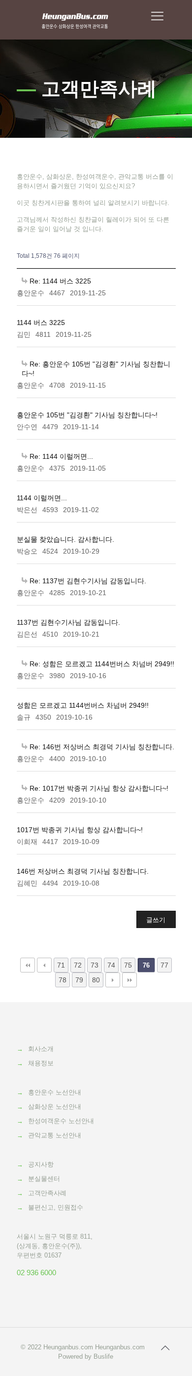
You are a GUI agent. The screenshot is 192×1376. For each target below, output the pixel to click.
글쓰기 (155, 920)
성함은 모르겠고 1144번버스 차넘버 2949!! (83, 705)
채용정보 (41, 1063)
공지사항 (41, 1164)
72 (78, 965)
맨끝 (129, 979)
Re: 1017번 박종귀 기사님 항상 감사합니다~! (98, 788)
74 (111, 965)
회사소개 (41, 1048)
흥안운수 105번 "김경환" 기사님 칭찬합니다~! (87, 415)
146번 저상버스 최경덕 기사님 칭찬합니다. (83, 871)
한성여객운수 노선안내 (61, 1121)
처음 (27, 965)
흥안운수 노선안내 (54, 1092)
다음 (112, 979)
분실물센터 (44, 1178)
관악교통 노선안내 (54, 1135)
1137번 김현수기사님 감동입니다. (68, 622)
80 (96, 980)
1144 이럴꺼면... (42, 498)
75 (128, 965)
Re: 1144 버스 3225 (59, 281)
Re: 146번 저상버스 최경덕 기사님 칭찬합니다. (101, 747)
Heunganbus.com (68, 1347)
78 (62, 980)
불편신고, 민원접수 (55, 1207)
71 (61, 965)
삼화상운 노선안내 (54, 1106)
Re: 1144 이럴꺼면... (60, 456)
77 (164, 965)
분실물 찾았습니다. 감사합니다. (65, 539)
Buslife (103, 1356)
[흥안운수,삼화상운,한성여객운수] (75, 20)
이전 (44, 965)
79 (79, 980)
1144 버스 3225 (41, 322)
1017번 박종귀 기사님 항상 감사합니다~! (80, 830)
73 (94, 965)
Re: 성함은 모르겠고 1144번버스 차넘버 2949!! (101, 664)
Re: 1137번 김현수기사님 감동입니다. (87, 581)
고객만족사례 (47, 1193)
